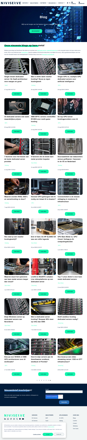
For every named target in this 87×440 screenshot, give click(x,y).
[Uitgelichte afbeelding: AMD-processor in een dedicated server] (43, 113)
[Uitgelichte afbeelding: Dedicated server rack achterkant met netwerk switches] (43, 313)
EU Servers (34, 418)
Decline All (59, 434)
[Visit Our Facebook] (11, 419)
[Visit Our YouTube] (23, 419)
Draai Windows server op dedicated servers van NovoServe (14, 319)
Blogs (74, 418)
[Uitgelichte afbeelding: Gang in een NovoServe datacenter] (70, 153)
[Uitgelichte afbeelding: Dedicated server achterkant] (70, 313)
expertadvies (24, 52)
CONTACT (50, 31)
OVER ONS (76, 415)
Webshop (81, 3)
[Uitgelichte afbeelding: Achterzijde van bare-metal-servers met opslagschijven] (43, 153)
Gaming (33, 125)
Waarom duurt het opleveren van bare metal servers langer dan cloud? (16, 279)
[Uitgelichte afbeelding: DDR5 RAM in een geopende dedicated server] (16, 193)
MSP (47, 418)
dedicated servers (41, 50)
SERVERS (34, 415)
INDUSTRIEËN (49, 415)
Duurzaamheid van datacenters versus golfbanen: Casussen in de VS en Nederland (70, 159)
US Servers (34, 420)
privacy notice (51, 426)
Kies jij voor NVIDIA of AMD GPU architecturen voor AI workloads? (15, 359)
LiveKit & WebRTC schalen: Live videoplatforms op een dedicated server (42, 279)
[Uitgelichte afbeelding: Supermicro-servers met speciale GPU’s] (70, 193)
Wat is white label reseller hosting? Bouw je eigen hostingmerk (41, 79)
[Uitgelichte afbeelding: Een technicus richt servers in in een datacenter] (16, 233)
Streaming (34, 285)
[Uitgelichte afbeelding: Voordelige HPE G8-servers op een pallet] (43, 233)
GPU (59, 85)
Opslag (61, 420)
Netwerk (43, 3)
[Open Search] (69, 2)
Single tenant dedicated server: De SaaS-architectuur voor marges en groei (15, 79)
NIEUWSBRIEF (36, 31)
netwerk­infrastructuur (52, 50)
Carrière (75, 420)
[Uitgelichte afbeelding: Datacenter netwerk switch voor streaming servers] (70, 354)
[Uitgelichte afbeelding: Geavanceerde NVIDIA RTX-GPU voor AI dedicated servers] (16, 113)
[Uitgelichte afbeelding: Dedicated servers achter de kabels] (43, 273)
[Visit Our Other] (20, 419)
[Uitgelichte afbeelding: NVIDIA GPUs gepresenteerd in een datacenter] (16, 354)
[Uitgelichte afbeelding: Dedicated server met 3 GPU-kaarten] (70, 73)
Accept (47, 434)
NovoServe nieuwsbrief (48, 54)
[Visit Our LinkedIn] (5, 419)
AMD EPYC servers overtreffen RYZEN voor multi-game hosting (43, 119)
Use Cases (75, 428)
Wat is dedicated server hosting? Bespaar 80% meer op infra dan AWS (42, 319)
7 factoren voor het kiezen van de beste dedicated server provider (16, 159)
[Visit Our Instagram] (14, 419)
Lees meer (17, 93)
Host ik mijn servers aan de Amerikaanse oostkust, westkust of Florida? (42, 359)
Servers (25, 3)
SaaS (6, 85)
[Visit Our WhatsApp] (8, 419)
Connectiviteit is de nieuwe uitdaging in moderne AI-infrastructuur (69, 199)
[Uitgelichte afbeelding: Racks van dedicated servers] (43, 73)
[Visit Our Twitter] (17, 419)
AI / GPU (61, 418)
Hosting (33, 85)
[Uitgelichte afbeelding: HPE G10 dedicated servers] (16, 313)
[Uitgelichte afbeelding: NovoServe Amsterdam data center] (70, 273)
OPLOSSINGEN (63, 415)
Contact (61, 3)
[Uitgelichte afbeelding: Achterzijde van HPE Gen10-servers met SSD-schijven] (43, 354)
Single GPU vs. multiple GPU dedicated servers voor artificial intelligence (69, 79)
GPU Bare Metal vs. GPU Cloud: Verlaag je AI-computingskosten (67, 239)
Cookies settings (37, 434)
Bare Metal (34, 162)
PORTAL (73, 3)
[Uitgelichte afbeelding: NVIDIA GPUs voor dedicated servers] (70, 233)
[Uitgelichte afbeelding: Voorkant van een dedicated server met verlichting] (16, 73)
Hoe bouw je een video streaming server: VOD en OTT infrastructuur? (70, 359)
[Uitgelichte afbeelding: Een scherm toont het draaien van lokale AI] (43, 193)
